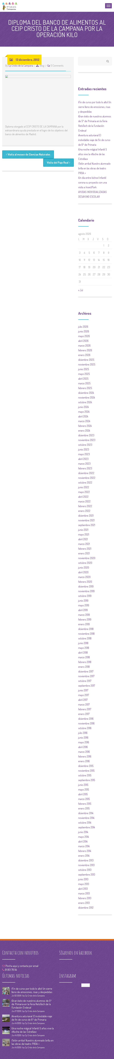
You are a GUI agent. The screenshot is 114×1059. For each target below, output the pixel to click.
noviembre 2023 (86, 440)
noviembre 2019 (86, 591)
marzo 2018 (84, 657)
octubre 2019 (84, 595)
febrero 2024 (85, 425)
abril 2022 (83, 496)
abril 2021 (83, 539)
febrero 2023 (85, 468)
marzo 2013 (84, 893)
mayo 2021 (83, 534)
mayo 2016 (83, 742)
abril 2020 (83, 572)
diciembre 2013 (86, 860)
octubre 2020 (85, 562)
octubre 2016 (84, 728)
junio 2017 (83, 690)
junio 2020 (83, 567)
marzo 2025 (84, 383)
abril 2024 (83, 416)
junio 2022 (83, 487)
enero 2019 (84, 624)
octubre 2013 (84, 869)
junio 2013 (83, 879)
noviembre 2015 (86, 770)
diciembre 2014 (85, 813)
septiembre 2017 (86, 685)
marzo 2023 (84, 463)
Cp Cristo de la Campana (20, 65)
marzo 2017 (84, 704)
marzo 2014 (84, 846)
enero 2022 (84, 510)
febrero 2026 (85, 350)
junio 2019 (83, 600)
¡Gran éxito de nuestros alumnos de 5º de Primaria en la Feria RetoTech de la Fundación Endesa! (32, 1004)
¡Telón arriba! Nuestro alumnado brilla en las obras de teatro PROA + (94, 168)
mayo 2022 (84, 492)
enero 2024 (84, 430)
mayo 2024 (84, 411)
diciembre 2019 (86, 586)
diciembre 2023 (86, 435)
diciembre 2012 (86, 907)
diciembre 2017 (85, 671)
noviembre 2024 (86, 397)
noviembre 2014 (86, 817)
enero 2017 (84, 714)
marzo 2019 (84, 614)
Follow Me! (85, 985)
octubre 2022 (85, 482)
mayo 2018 (83, 647)
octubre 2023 (85, 444)
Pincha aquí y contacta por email (21, 965)
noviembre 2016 (86, 723)
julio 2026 (83, 326)
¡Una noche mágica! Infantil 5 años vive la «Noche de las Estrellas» (92, 154)
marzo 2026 (84, 345)
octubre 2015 (84, 775)
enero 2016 (84, 761)
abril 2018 (83, 652)
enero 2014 (84, 855)
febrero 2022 (85, 506)
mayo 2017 (83, 695)
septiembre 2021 (86, 525)
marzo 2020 (84, 577)
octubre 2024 (85, 402)
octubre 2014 (84, 822)
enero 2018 (84, 666)
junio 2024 (83, 407)
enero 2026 (84, 355)
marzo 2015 (84, 799)
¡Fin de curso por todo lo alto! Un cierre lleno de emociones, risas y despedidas (94, 107)
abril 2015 (83, 794)
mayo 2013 (83, 884)
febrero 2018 (84, 662)
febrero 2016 (84, 756)
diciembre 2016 (86, 718)
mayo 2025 (84, 373)
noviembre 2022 (86, 477)
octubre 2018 (84, 638)
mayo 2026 (84, 336)
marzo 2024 (84, 421)
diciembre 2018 (86, 629)
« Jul (80, 290)
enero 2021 (84, 553)
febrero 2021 (84, 548)
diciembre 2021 (86, 515)
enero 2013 (84, 902)
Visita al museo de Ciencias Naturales (29, 154)
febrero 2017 (84, 709)
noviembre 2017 (86, 676)
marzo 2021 (84, 544)
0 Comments (57, 65)
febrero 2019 (84, 619)
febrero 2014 (84, 851)
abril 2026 (83, 340)
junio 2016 (83, 737)
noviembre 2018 (86, 633)
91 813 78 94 (10, 969)
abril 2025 (83, 378)
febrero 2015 (84, 803)
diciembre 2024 (86, 392)
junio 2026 (83, 331)
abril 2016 (83, 747)
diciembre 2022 (86, 473)
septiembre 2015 (86, 780)
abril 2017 (83, 699)
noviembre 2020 (86, 558)
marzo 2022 (84, 501)
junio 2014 (83, 832)
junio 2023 (83, 449)
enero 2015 (84, 808)
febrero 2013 (84, 898)
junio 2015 (83, 784)
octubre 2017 (84, 680)
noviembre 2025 (86, 364)
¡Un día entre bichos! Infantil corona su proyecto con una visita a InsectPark (92, 182)
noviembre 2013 (86, 865)
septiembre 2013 (86, 874)
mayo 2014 (83, 836)
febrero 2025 (85, 388)
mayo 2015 (83, 789)
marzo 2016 (84, 751)
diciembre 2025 (86, 359)
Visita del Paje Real (57, 162)
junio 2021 (83, 529)
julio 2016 (82, 732)
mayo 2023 (84, 454)
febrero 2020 (85, 581)
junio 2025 (83, 369)
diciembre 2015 (86, 765)
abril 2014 (83, 841)
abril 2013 (83, 888)
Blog (42, 65)
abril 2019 (83, 610)
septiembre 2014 (86, 827)
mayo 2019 (83, 605)
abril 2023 (83, 458)
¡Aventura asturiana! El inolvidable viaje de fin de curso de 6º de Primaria (94, 140)
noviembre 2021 (86, 520)
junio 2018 (83, 643)
